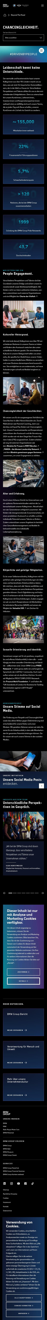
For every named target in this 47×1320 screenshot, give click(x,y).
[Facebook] (25, 1183)
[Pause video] (41, 50)
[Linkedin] (4, 1183)
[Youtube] (18, 1183)
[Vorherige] (4, 893)
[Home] (4, 15)
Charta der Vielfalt (27, 296)
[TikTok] (32, 1183)
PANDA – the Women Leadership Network (21, 449)
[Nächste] (42, 893)
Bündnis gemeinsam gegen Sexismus (26, 452)
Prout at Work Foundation (17, 681)
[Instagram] (11, 1183)
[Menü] (42, 5)
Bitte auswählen (11, 38)
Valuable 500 (18, 608)
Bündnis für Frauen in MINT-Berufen (22, 446)
